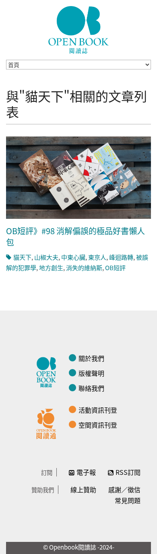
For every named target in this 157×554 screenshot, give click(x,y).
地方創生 (51, 267)
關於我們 (91, 358)
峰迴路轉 (121, 257)
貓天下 (22, 257)
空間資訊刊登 (97, 425)
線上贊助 (83, 489)
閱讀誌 (48, 371)
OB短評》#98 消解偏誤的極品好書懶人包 (75, 236)
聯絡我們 (91, 388)
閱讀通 (48, 423)
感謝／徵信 (124, 489)
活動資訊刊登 (97, 410)
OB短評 (115, 267)
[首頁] (78, 30)
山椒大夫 (46, 257)
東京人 (97, 257)
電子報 (86, 472)
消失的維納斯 (84, 267)
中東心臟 (73, 257)
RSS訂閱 (128, 472)
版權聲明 (91, 373)
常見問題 (127, 500)
